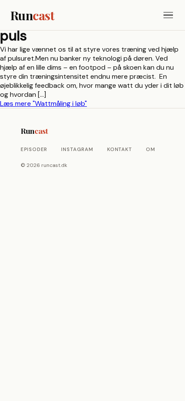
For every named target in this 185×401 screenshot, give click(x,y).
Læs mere (43, 103)
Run (32, 15)
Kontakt (119, 149)
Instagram (77, 149)
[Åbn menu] (168, 15)
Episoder (34, 149)
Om (150, 149)
